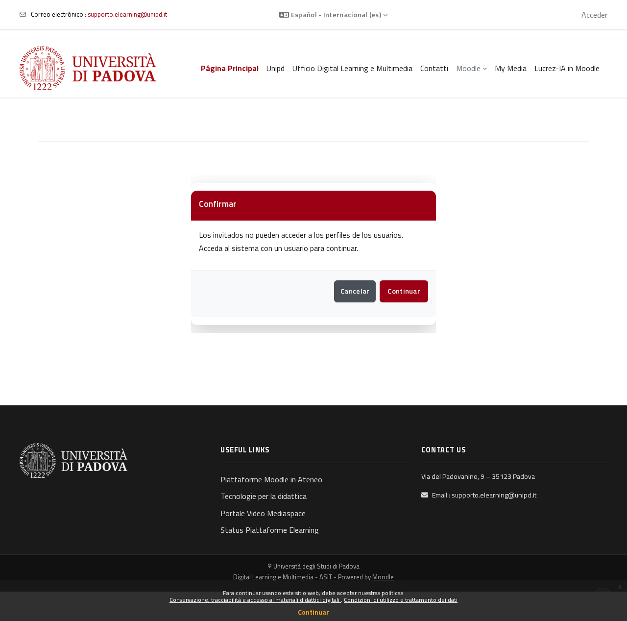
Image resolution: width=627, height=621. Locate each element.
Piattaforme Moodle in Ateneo (271, 479)
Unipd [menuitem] (275, 68)
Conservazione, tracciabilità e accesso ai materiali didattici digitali (255, 599)
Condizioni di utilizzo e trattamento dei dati (401, 599)
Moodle (383, 577)
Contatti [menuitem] (434, 68)
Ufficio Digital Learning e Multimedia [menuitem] (352, 68)
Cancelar (354, 291)
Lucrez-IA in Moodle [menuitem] (567, 68)
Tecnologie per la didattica (263, 496)
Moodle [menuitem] (468, 68)
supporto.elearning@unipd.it (127, 14)
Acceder (594, 15)
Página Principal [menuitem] (230, 68)
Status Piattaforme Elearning (269, 530)
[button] (333, 14)
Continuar (313, 612)
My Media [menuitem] (511, 68)
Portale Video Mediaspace (263, 513)
